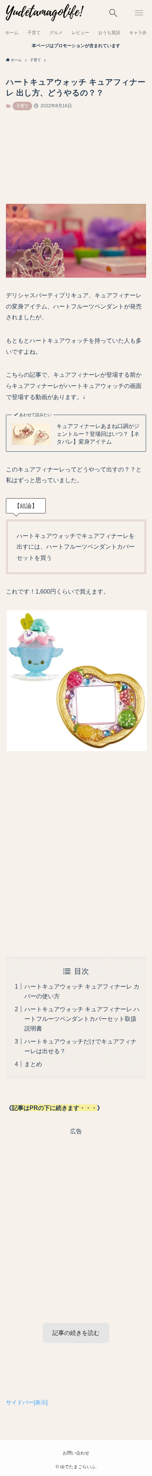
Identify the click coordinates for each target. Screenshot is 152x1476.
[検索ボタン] (113, 13)
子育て (22, 106)
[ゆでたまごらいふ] (44, 13)
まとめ (33, 1064)
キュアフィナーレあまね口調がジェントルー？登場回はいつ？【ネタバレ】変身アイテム (97, 434)
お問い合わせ (76, 1453)
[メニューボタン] (139, 13)
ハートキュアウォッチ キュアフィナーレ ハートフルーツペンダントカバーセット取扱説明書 (81, 1019)
